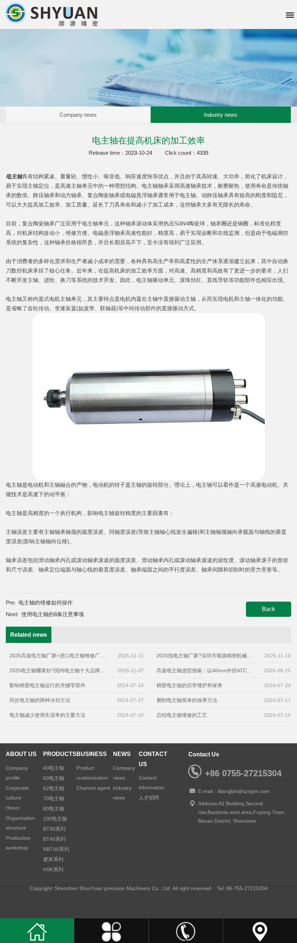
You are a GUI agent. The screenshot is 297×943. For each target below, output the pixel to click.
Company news (78, 115)
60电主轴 (53, 778)
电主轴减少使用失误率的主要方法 (47, 715)
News (122, 754)
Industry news (220, 115)
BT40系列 (54, 839)
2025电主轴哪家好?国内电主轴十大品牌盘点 (59, 670)
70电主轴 (53, 798)
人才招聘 (149, 798)
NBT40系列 (56, 849)
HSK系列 (53, 869)
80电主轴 (53, 808)
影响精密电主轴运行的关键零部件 (47, 685)
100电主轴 (55, 819)
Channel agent (93, 788)
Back (268, 609)
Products (59, 754)
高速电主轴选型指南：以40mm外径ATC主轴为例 (211, 670)
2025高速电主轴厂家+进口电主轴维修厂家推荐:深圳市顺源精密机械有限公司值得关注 (106, 656)
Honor (13, 808)
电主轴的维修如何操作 (45, 602)
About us (21, 754)
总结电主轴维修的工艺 (181, 715)
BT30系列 (54, 829)
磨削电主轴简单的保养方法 (186, 700)
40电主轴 (53, 768)
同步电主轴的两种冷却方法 (39, 700)
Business (91, 754)
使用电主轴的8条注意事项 (52, 614)
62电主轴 (53, 788)
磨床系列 (53, 859)
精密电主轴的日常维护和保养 (189, 685)
